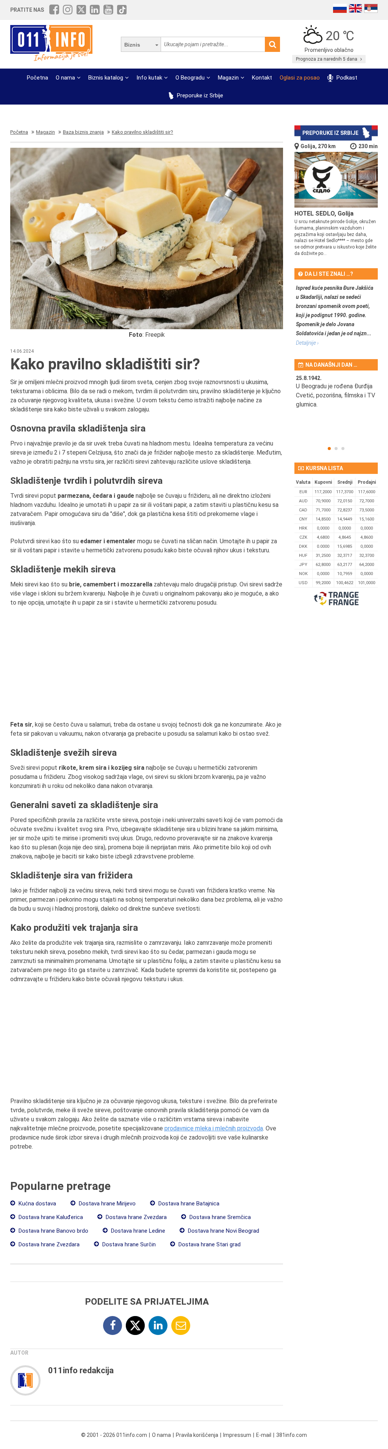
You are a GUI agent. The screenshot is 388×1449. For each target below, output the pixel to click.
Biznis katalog (105, 77)
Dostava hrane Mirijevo (106, 1203)
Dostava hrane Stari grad (209, 1244)
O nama (65, 77)
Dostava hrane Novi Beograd (222, 1230)
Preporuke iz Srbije (199, 95)
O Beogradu (190, 77)
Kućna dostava (36, 1203)
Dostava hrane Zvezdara (135, 1217)
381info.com (291, 1435)
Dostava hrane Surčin (128, 1244)
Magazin (228, 77)
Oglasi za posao (300, 77)
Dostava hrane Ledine (137, 1230)
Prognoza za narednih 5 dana (327, 59)
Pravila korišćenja (197, 1435)
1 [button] (329, 448)
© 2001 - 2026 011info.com (114, 1435)
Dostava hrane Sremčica (219, 1217)
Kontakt (262, 77)
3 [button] (342, 448)
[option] (336, 400)
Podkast (346, 77)
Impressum (237, 1435)
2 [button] (336, 448)
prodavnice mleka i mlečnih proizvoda (213, 1128)
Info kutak (149, 77)
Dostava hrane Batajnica (188, 1203)
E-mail (263, 1435)
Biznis (132, 45)
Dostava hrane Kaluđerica (50, 1217)
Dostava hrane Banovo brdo (52, 1230)
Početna (37, 77)
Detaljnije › (307, 343)
